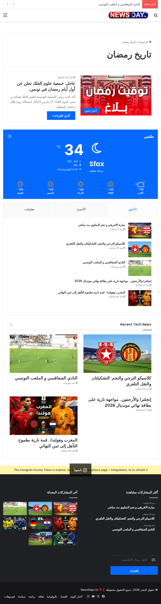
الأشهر (132, 209)
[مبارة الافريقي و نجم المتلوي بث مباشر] (139, 230)
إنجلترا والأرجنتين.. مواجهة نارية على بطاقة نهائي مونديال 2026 (112, 281)
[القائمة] (5, 16)
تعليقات (29, 209)
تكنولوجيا (52, 596)
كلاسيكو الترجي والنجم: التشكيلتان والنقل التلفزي (95, 243)
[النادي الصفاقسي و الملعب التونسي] (139, 268)
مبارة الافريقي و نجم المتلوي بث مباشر (101, 225)
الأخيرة (81, 209)
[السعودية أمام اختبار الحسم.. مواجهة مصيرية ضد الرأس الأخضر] (65, 538)
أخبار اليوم (76, 596)
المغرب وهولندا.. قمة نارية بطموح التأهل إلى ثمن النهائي (91, 292)
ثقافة (41, 596)
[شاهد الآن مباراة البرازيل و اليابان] (15, 523)
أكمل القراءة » (61, 115)
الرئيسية (143, 42)
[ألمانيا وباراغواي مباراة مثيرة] (40, 523)
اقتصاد (64, 596)
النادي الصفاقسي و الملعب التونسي (104, 262)
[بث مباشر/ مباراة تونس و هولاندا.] (40, 538)
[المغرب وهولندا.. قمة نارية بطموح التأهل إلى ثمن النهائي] (139, 298)
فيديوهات (9, 596)
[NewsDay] (128, 15)
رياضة (32, 596)
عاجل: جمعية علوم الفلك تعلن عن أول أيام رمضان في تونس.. (46, 86)
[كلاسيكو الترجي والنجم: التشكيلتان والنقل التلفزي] (139, 249)
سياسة (22, 596)
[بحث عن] (156, 16)
